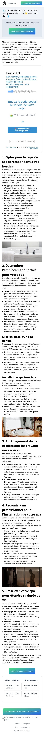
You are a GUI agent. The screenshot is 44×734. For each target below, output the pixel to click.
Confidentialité (12, 147)
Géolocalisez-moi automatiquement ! (22, 130)
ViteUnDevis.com (31, 147)
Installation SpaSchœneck (12, 686)
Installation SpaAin (30, 686)
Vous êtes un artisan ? (34, 148)
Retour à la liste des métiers (23, 141)
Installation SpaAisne (30, 694)
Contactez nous (23, 727)
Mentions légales (23, 723)
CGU (7, 147)
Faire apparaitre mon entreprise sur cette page (21, 718)
